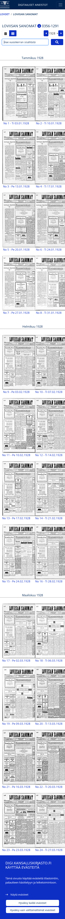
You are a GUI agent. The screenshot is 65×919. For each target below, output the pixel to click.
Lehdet (5, 14)
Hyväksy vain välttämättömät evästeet (32, 910)
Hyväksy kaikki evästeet (32, 903)
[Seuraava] (60, 33)
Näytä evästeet (19, 894)
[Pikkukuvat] (12, 33)
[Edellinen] (46, 33)
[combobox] (53, 33)
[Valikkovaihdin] (60, 4)
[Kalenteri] (5, 33)
